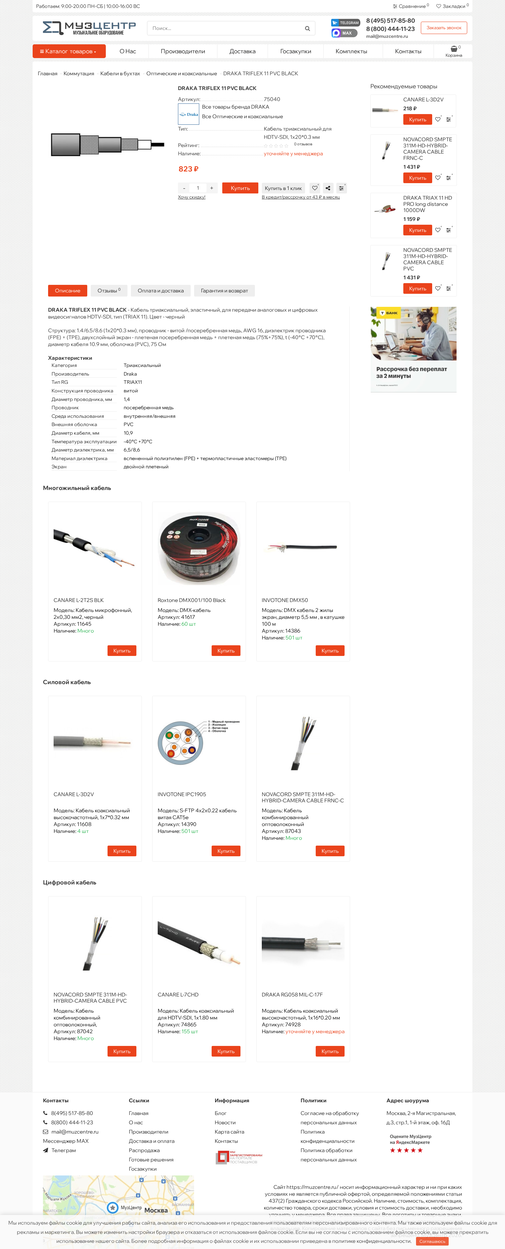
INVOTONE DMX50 (285, 600)
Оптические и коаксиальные (181, 73)
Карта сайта (229, 1131)
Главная (47, 73)
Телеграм (63, 1150)
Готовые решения (151, 1159)
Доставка (242, 51)
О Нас (128, 51)
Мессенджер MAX (66, 1141)
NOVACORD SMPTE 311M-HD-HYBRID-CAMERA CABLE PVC (90, 997)
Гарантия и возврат (224, 290)
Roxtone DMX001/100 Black (192, 600)
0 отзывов (303, 144)
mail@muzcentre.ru (387, 36)
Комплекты (351, 51)
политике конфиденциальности (371, 1241)
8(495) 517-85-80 (71, 1113)
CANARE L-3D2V (74, 794)
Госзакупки (295, 51)
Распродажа (144, 1150)
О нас (136, 1122)
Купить (240, 188)
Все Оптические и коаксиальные (242, 116)
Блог (221, 1113)
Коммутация (79, 73)
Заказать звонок (444, 27)
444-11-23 (390, 28)
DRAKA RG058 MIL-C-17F (292, 994)
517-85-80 (390, 20)
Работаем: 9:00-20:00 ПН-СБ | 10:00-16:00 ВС (88, 6)
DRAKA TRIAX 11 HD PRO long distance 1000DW (427, 203)
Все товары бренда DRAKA (235, 106)
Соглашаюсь (432, 1241)
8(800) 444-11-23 (71, 1122)
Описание (67, 290)
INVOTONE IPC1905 (182, 794)
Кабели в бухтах (120, 73)
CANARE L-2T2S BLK (79, 600)
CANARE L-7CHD (178, 994)
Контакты (408, 51)
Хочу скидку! (191, 197)
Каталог (68, 51)
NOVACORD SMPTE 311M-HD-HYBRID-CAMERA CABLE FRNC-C (303, 797)
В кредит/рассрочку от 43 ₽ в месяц (301, 197)
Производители (183, 51)
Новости (225, 1122)
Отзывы (109, 290)
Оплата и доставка (161, 290)
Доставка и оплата (152, 1141)
